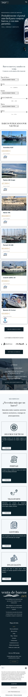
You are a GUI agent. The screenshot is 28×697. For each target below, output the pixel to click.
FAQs (14, 633)
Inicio (14, 626)
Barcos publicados (14, 629)
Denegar (14, 687)
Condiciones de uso (14, 642)
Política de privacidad (17, 695)
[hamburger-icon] (26, 2)
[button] (26, 668)
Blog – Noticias (14, 635)
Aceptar (14, 683)
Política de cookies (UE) (14, 647)
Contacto (14, 638)
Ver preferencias (14, 691)
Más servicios (14, 631)
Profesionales (14, 640)
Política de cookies (9, 695)
